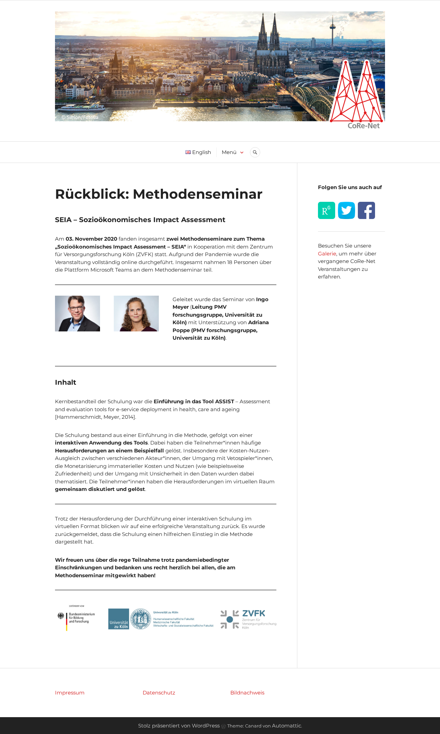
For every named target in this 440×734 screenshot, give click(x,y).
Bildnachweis (247, 692)
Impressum (70, 692)
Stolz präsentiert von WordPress (179, 725)
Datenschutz (159, 692)
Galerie (327, 253)
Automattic (286, 725)
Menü (229, 152)
